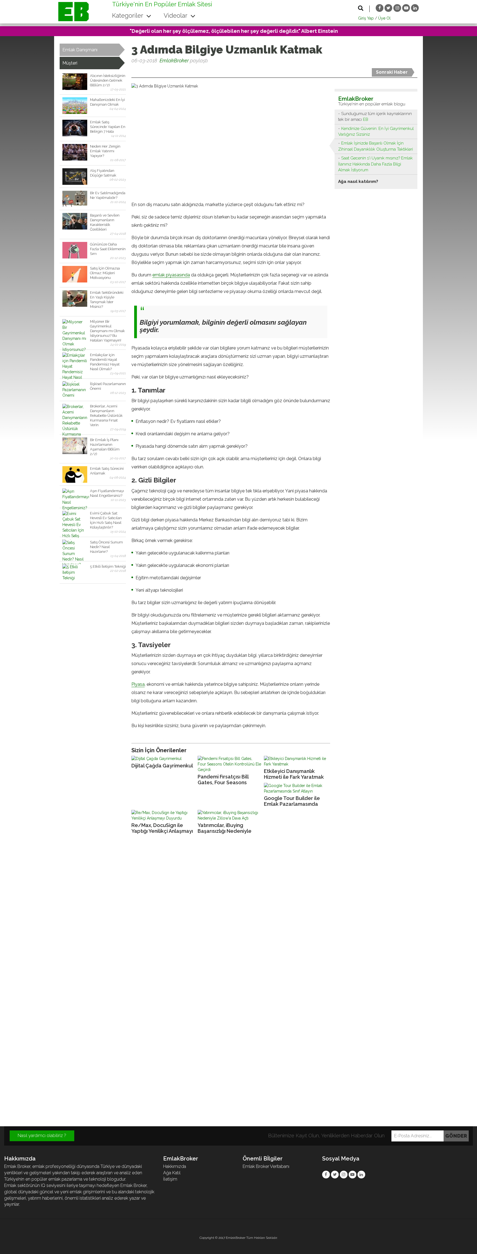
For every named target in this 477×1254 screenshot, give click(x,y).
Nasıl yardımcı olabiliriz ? (42, 1135)
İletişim (170, 1179)
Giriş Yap (366, 18)
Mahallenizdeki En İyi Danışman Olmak (107, 102)
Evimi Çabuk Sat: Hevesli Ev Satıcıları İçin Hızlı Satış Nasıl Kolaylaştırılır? (106, 520)
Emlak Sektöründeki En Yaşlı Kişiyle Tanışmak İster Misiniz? (106, 299)
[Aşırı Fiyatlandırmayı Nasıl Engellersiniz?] (74, 497)
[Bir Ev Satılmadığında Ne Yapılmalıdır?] (74, 199)
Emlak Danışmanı (79, 49)
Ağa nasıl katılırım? (358, 181)
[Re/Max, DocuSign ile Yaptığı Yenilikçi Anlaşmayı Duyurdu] (163, 815)
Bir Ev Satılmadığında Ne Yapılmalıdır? (107, 195)
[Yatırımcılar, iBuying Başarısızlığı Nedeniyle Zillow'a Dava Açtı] (229, 815)
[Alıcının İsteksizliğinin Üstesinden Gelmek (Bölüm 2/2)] (74, 81)
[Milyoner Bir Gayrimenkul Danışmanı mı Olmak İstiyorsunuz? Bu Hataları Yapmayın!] (74, 327)
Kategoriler (128, 15)
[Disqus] (238, 913)
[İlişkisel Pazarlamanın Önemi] (74, 389)
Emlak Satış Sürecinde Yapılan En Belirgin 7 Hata (107, 127)
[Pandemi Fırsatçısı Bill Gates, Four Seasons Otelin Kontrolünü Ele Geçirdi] (229, 764)
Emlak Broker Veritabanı (266, 1166)
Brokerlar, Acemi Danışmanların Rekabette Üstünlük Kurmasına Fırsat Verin (106, 415)
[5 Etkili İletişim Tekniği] (74, 572)
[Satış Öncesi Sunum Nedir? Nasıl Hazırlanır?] (74, 548)
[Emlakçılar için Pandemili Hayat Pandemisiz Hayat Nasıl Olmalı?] (74, 361)
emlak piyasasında (171, 275)
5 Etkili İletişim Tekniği (108, 566)
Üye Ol (384, 18)
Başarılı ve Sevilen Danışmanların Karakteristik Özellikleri (105, 222)
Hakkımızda (174, 1166)
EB (365, 119)
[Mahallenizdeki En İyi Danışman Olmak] (74, 105)
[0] (131, 71)
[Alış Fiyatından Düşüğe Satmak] (74, 176)
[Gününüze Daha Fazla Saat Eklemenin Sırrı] (74, 250)
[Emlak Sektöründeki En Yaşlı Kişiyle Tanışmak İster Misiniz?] (74, 298)
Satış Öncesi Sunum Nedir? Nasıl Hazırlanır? (106, 547)
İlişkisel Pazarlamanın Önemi (108, 386)
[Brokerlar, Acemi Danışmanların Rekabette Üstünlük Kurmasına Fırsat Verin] (74, 412)
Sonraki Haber (392, 72)
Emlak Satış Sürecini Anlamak (107, 470)
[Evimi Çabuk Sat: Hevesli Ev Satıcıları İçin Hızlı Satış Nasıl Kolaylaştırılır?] (74, 519)
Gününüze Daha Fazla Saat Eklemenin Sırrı (108, 249)
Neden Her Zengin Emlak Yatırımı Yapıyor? (105, 151)
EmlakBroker (174, 60)
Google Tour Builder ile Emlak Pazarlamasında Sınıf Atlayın (292, 801)
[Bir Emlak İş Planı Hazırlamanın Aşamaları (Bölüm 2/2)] (74, 445)
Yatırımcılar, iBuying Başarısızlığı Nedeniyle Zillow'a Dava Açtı (224, 828)
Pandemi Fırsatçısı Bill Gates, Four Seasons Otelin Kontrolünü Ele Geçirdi (223, 780)
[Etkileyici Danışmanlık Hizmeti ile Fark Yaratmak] (295, 761)
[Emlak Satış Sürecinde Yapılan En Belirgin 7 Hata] (74, 128)
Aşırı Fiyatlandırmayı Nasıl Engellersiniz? (107, 493)
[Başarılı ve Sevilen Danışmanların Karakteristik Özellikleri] (74, 221)
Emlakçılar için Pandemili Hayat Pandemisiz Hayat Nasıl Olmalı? (105, 362)
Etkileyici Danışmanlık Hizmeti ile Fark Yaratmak (294, 774)
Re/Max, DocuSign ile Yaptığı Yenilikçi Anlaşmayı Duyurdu (162, 828)
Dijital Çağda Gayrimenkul (162, 766)
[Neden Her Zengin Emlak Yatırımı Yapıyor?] (74, 152)
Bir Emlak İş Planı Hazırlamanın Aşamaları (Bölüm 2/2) (105, 447)
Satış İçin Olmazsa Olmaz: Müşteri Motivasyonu (105, 273)
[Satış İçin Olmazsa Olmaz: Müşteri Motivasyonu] (74, 274)
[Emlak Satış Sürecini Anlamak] (74, 474)
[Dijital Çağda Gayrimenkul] (163, 758)
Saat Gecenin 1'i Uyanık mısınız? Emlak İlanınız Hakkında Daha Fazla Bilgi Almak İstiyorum (375, 164)
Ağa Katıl (172, 1172)
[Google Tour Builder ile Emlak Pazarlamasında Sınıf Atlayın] (295, 788)
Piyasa (138, 684)
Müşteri (69, 63)
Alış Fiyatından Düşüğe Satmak (103, 173)
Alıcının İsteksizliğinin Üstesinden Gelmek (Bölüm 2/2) (107, 80)
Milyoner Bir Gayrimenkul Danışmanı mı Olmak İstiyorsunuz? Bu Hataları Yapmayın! (107, 330)
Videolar (176, 15)
